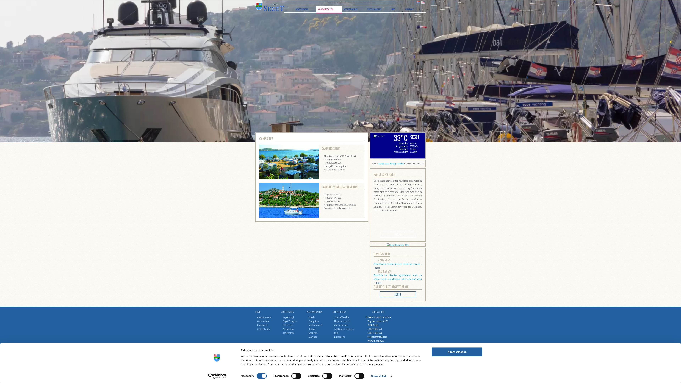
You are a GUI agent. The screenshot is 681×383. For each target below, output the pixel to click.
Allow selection (457, 351)
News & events (264, 317)
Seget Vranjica (290, 321)
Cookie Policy (263, 329)
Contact (409, 9)
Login (397, 294)
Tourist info (288, 332)
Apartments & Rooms (315, 327)
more (398, 234)
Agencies (313, 332)
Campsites (314, 321)
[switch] (296, 376)
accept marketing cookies (391, 163)
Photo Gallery (374, 9)
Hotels (312, 317)
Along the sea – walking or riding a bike (344, 329)
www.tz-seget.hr (376, 340)
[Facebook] (312, 2)
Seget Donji (288, 317)
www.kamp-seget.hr (334, 169)
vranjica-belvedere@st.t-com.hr (340, 204)
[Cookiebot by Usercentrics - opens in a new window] (217, 376)
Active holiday (350, 9)
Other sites (288, 325)
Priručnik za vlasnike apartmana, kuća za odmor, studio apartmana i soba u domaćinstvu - (398, 279)
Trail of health (341, 317)
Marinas (313, 336)
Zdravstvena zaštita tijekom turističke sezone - (398, 266)
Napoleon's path (384, 174)
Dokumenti (262, 325)
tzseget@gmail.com (377, 336)
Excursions (339, 336)
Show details (379, 376)
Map (393, 9)
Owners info (382, 254)
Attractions (288, 329)
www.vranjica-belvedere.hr (338, 208)
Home (257, 311)
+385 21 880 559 (375, 329)
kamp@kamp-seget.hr (335, 166)
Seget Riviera (301, 9)
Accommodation (326, 9)
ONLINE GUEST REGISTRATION (391, 286)
